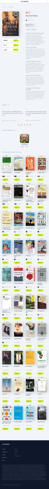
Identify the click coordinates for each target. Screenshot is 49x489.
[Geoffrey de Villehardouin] (4, 297)
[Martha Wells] (39, 407)
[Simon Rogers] (27, 158)
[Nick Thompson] (4, 204)
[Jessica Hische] (26, 176)
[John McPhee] (4, 158)
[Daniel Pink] (4, 176)
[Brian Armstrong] (15, 231)
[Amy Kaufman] (27, 269)
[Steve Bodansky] (15, 324)
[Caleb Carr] (27, 380)
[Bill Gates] (38, 204)
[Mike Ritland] (27, 214)
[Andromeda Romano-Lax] (27, 297)
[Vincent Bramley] (4, 324)
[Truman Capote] (15, 158)
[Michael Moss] (4, 407)
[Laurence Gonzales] (4, 352)
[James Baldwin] (39, 214)
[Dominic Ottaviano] (15, 214)
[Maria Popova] (26, 204)
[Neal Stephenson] (15, 186)
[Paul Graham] (38, 259)
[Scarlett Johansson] (15, 315)
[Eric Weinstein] (3, 231)
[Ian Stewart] (15, 380)
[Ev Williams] (15, 204)
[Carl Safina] (39, 352)
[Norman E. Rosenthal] (39, 380)
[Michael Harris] (15, 352)
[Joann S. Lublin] (27, 407)
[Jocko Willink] (26, 231)
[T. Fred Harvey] (15, 241)
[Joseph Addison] (39, 297)
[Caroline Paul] (26, 315)
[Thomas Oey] (39, 269)
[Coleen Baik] (27, 176)
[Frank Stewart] (39, 186)
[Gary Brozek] (27, 243)
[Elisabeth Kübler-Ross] (27, 352)
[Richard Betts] (27, 186)
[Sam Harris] (16, 176)
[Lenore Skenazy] (39, 241)
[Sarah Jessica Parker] (3, 287)
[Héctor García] (39, 158)
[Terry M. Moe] (15, 269)
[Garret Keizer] (39, 324)
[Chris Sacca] (27, 204)
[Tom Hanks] (15, 176)
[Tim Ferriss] (3, 176)
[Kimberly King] (4, 241)
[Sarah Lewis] (38, 231)
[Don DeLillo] (4, 269)
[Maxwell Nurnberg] (4, 214)
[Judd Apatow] (26, 287)
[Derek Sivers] (39, 176)
